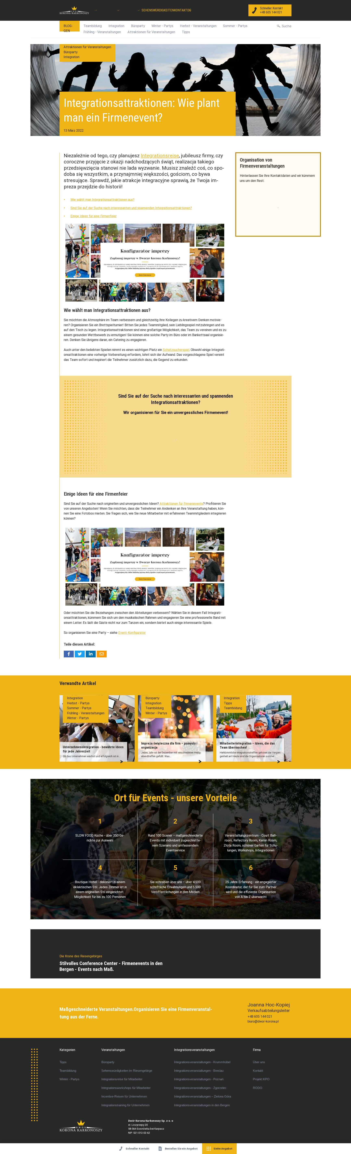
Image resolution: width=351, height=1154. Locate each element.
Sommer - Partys (235, 26)
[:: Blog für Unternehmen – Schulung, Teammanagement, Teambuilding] (74, 10)
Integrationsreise (160, 155)
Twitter (80, 654)
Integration (116, 26)
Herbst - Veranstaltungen (198, 26)
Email (102, 654)
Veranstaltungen (113, 1050)
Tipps (186, 32)
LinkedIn (91, 654)
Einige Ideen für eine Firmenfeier (93, 216)
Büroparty (138, 26)
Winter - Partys (162, 26)
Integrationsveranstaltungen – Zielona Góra (202, 1096)
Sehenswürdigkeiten (158, 10)
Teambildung (92, 26)
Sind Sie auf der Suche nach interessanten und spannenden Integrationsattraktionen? (131, 208)
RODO (257, 1088)
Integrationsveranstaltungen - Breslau (198, 1070)
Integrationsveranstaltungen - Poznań (198, 1079)
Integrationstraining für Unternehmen (125, 1105)
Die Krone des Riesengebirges (94, 1126)
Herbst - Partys (78, 703)
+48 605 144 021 (260, 1016)
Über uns (259, 1062)
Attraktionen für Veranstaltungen (151, 32)
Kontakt (180, 10)
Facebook (69, 654)
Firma (257, 1050)
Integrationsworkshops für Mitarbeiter (126, 1088)
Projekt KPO (261, 1079)
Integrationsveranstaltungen (194, 1050)
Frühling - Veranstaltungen (102, 32)
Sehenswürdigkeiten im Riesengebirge (126, 1070)
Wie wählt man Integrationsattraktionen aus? (102, 200)
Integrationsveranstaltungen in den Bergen (202, 1105)
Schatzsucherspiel (176, 350)
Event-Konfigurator (132, 633)
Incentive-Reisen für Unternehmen (124, 1096)
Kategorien (67, 1050)
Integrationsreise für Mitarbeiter (121, 1079)
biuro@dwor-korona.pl (263, 1021)
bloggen (68, 27)
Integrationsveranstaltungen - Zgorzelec (200, 1088)
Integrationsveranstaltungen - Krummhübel (202, 1062)
